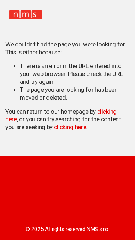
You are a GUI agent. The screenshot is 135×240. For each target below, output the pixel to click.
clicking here (70, 127)
